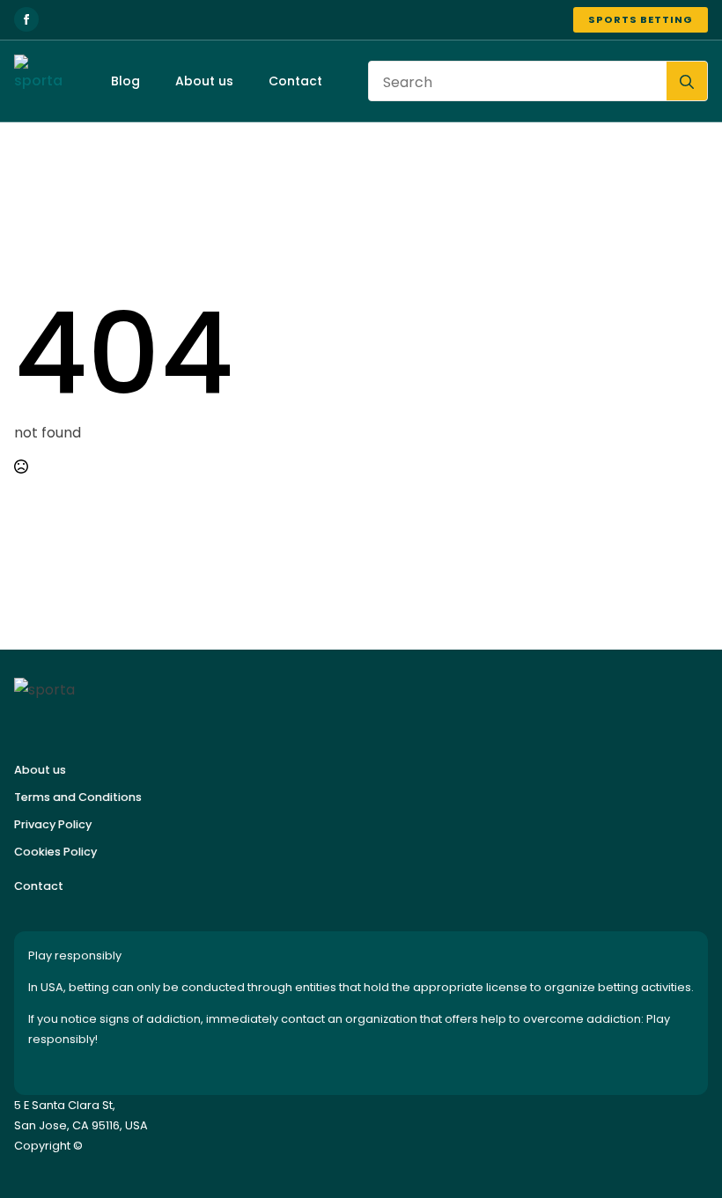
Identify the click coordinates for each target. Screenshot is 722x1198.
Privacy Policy (53, 824)
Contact (295, 81)
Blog (125, 81)
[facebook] (26, 19)
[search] (687, 82)
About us (204, 81)
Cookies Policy (55, 851)
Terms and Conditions (78, 797)
